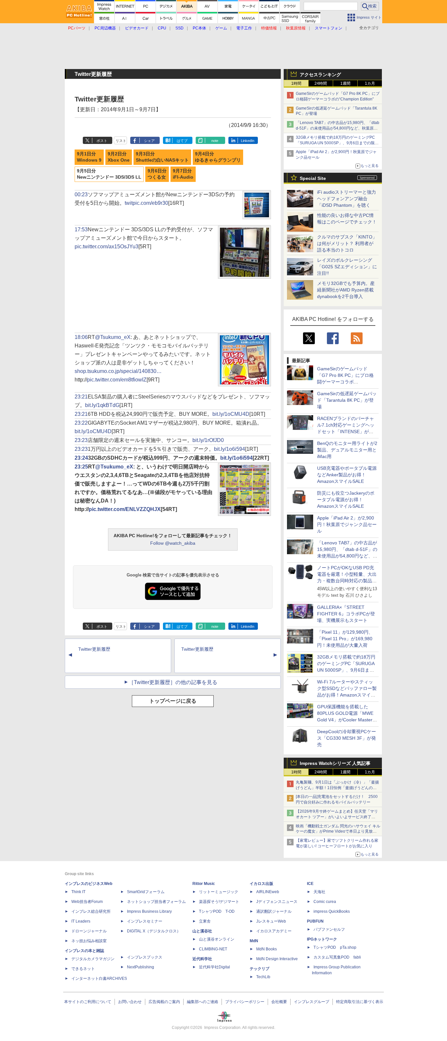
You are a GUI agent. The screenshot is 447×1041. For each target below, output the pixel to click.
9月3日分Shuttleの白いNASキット (162, 157)
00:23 (81, 194)
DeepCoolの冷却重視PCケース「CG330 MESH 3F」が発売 (346, 738)
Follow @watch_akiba (172, 543)
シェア (149, 141)
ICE (310, 883)
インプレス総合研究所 (91, 911)
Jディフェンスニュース (276, 901)
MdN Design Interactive (277, 959)
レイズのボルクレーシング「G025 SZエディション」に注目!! (347, 266)
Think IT (78, 892)
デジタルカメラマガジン (93, 959)
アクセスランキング (320, 74)
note (214, 141)
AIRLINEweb (267, 892)
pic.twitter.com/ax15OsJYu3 (106, 246)
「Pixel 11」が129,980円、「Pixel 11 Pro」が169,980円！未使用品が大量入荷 (345, 638)
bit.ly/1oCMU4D (230, 414)
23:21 (81, 396)
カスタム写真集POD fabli (337, 957)
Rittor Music (203, 883)
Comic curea (324, 901)
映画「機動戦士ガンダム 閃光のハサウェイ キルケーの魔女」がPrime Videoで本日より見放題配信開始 (338, 831)
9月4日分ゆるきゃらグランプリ (218, 157)
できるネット (83, 968)
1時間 (296, 83)
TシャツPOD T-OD (217, 911)
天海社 (319, 892)
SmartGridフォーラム (146, 892)
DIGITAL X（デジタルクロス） (154, 931)
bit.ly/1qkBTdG (102, 405)
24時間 (320, 83)
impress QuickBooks (331, 911)
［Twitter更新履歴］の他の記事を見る (173, 682)
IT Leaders (80, 921)
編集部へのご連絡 (202, 1001)
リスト (121, 141)
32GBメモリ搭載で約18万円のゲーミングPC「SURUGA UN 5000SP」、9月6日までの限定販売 (337, 143)
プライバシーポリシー (244, 1001)
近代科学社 (202, 959)
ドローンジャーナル (89, 931)
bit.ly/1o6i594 (229, 449)
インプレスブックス (144, 957)
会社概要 (279, 1001)
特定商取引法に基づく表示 (359, 1001)
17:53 (81, 229)
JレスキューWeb (271, 921)
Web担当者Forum (87, 901)
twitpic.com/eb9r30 (146, 203)
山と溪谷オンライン (216, 939)
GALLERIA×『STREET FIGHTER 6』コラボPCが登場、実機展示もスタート (346, 614)
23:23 (81, 440)
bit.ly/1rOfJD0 (208, 440)
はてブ (182, 141)
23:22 (81, 423)
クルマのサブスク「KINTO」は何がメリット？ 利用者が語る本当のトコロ (347, 243)
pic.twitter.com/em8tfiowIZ (117, 379)
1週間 (345, 83)
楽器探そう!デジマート (219, 901)
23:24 (81, 458)
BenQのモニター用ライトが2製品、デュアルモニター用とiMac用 (347, 450)
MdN (254, 941)
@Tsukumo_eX (113, 337)
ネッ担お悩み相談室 (89, 941)
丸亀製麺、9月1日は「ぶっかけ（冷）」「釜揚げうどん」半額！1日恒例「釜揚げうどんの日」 (337, 788)
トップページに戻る (172, 701)
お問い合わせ (130, 1001)
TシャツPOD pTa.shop (334, 947)
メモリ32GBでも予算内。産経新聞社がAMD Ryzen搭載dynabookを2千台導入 (346, 290)
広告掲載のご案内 (164, 1001)
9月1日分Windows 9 (89, 157)
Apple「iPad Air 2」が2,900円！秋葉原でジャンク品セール (347, 524)
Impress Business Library (149, 911)
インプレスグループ (311, 1001)
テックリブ (259, 968)
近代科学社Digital (214, 967)
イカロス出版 (261, 883)
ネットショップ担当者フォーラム (156, 901)
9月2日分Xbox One (119, 157)
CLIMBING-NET (213, 949)
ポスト (102, 141)
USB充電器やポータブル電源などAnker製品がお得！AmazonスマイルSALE (347, 475)
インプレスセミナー (144, 921)
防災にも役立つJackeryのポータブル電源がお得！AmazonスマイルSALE (345, 499)
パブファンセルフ (329, 929)
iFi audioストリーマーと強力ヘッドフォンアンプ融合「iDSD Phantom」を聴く (346, 198)
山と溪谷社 (202, 931)
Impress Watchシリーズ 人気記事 (335, 763)
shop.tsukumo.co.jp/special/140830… (118, 371)
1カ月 (370, 83)
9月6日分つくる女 (157, 174)
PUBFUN (315, 921)
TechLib (263, 977)
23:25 (81, 466)
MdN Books (266, 949)
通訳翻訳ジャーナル (274, 911)
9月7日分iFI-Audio (183, 174)
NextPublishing (140, 967)
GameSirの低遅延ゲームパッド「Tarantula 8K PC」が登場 (347, 400)
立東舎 (205, 921)
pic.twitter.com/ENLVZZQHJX (125, 509)
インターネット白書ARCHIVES (99, 978)
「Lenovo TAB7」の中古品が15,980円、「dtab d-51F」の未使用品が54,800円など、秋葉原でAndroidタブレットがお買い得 (337, 128)
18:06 (81, 337)
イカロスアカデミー (274, 931)
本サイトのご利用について (87, 1001)
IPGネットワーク (322, 939)
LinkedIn (247, 141)
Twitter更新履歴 (94, 649)
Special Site (313, 178)
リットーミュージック (218, 892)
